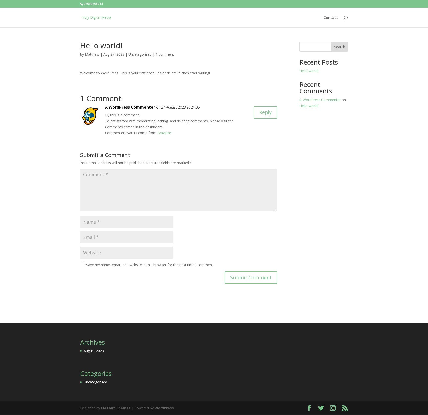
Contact (331, 18)
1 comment (165, 54)
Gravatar (164, 132)
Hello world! (308, 70)
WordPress (164, 408)
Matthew (92, 54)
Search (339, 46)
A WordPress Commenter (130, 107)
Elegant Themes (116, 408)
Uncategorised (140, 54)
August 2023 (94, 350)
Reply (265, 112)
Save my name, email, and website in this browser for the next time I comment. (150, 264)
